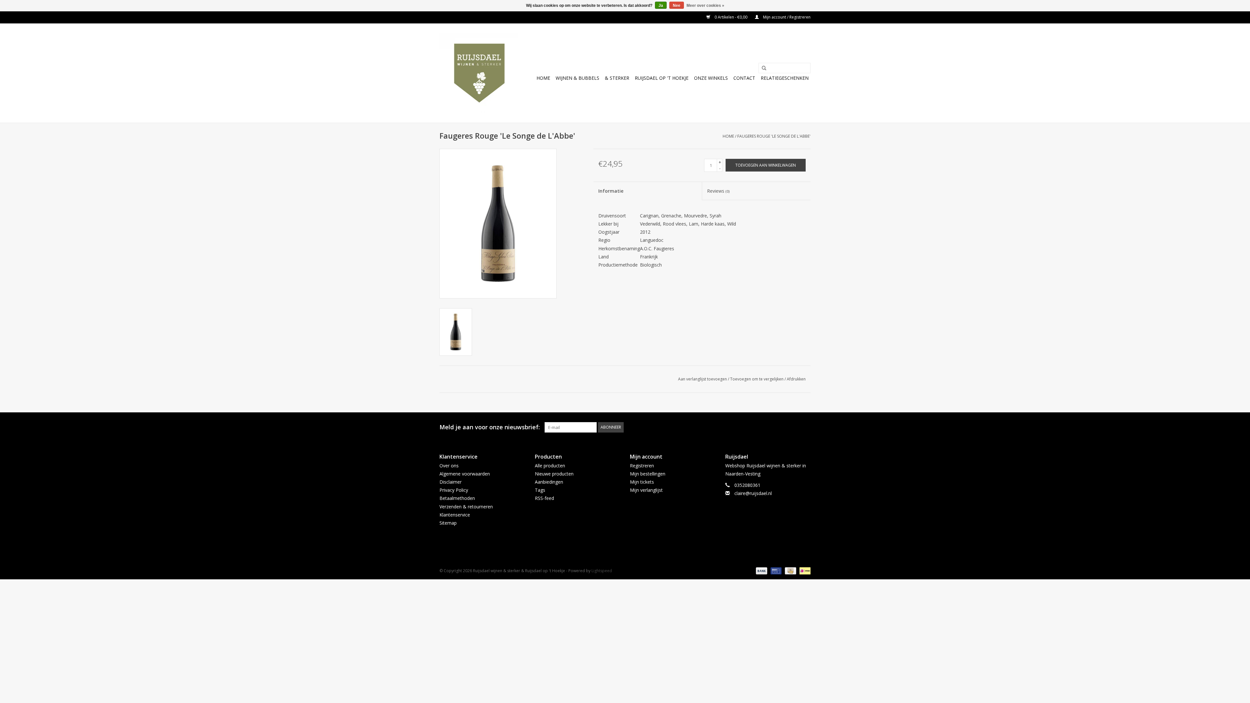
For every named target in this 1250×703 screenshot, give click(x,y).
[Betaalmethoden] (761, 570)
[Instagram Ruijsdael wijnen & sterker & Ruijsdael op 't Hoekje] (805, 427)
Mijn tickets (642, 482)
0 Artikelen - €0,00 (731, 17)
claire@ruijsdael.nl (753, 493)
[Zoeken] (761, 68)
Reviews (718, 191)
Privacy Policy (453, 490)
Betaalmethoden (457, 498)
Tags (540, 490)
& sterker (617, 78)
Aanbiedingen (549, 482)
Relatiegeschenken (785, 78)
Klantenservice (454, 515)
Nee (676, 5)
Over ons (449, 465)
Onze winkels (711, 78)
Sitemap (448, 523)
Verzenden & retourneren (466, 506)
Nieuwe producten (554, 474)
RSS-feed (544, 498)
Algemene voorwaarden (464, 474)
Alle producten (550, 465)
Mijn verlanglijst (646, 490)
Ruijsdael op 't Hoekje (661, 78)
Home (543, 78)
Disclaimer (450, 482)
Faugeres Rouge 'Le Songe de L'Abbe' (774, 136)
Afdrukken (796, 379)
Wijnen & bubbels (577, 78)
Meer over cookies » (705, 5)
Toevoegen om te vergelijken (757, 379)
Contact (744, 78)
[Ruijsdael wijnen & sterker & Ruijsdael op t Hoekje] (479, 73)
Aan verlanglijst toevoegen (702, 379)
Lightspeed (601, 570)
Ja (661, 5)
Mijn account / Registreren (786, 17)
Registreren (642, 465)
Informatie (610, 191)
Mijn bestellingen (647, 474)
